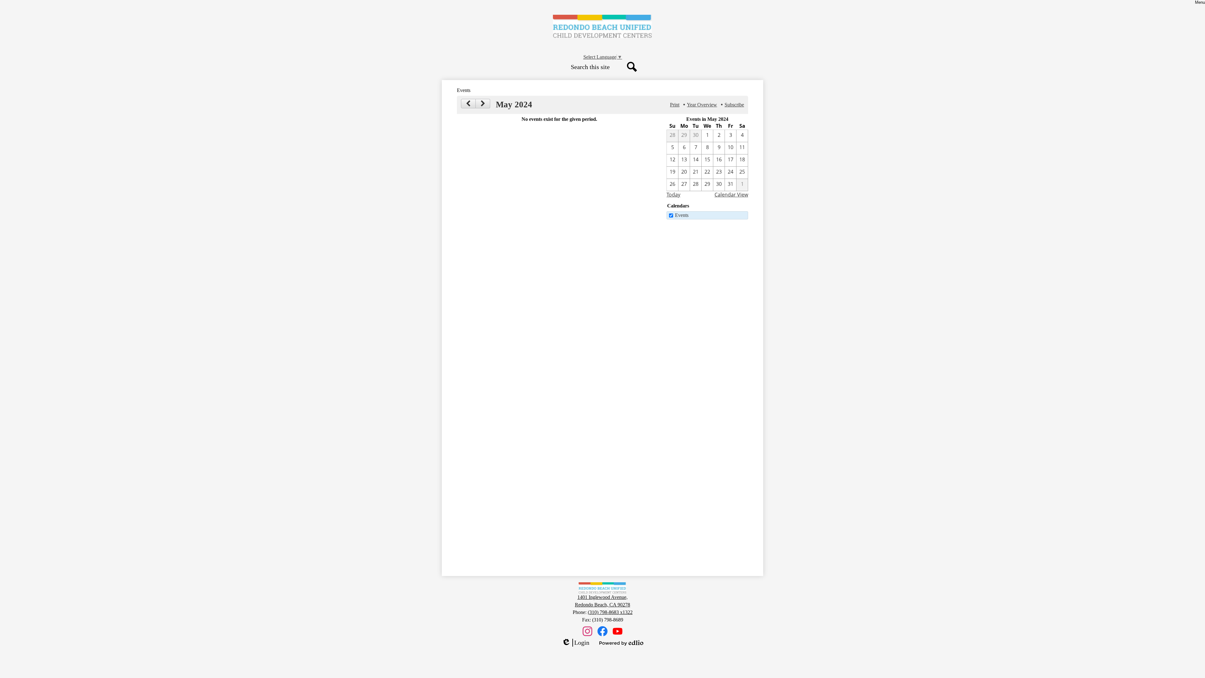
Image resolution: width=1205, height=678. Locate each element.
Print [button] (674, 104)
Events (681, 215)
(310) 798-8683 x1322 (610, 612)
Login (575, 643)
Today (673, 194)
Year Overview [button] (702, 104)
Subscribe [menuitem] (734, 104)
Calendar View (731, 194)
